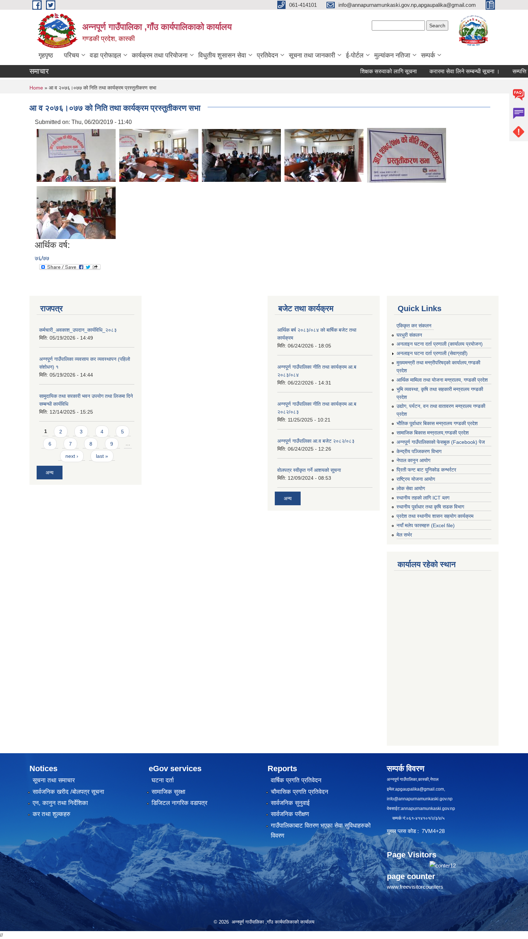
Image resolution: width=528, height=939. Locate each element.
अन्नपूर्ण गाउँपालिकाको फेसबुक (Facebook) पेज (441, 442)
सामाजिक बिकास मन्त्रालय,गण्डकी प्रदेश (433, 433)
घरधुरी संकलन (409, 335)
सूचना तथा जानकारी (312, 55)
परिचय (71, 55)
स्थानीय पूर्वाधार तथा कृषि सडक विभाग (430, 507)
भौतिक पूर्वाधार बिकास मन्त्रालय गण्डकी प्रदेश (437, 423)
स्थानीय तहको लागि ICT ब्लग (423, 498)
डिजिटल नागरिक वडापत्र (179, 803)
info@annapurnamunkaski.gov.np (420, 798)
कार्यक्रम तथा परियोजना (159, 55)
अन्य (50, 472)
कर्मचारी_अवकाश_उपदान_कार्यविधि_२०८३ (78, 330)
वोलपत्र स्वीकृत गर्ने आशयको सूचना (309, 470)
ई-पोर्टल (354, 55)
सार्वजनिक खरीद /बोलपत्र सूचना (68, 791)
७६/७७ (42, 258)
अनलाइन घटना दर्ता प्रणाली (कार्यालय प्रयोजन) (440, 344)
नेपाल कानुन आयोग (413, 460)
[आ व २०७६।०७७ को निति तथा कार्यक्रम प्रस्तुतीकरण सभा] (76, 155)
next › (71, 456)
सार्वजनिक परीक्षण (290, 814)
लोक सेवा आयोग (411, 488)
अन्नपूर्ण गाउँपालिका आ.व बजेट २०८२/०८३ (316, 441)
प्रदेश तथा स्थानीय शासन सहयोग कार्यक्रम (435, 516)
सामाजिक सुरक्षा (168, 791)
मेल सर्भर (404, 535)
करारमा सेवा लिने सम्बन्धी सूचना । (447, 71)
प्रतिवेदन (267, 55)
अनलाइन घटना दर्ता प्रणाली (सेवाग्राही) (432, 353)
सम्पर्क (428, 55)
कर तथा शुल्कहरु (51, 814)
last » (102, 456)
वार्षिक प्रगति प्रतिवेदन (296, 780)
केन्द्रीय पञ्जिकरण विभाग (419, 451)
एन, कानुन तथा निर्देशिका (60, 803)
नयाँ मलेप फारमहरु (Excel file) (426, 525)
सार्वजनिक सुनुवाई (290, 803)
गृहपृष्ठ (45, 55)
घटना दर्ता (163, 780)
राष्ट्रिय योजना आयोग (416, 479)
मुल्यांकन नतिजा (392, 55)
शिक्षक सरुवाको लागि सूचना (371, 71)
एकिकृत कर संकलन (414, 325)
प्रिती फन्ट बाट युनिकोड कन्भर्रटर (426, 470)
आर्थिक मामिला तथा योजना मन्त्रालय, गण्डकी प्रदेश (442, 380)
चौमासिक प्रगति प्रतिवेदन (299, 791)
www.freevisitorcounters (415, 887)
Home (36, 88)
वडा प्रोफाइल (105, 55)
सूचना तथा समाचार (54, 780)
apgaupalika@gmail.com (419, 789)
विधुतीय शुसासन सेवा (222, 55)
